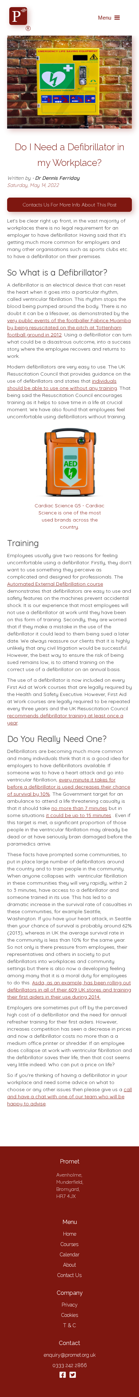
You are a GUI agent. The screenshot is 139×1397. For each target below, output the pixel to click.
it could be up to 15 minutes (78, 815)
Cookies (69, 1315)
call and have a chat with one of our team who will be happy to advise (69, 1096)
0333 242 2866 (69, 1365)
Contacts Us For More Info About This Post (70, 205)
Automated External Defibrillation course (55, 584)
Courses (69, 1244)
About (69, 1265)
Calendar (69, 1254)
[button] (110, 18)
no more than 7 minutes (79, 808)
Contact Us (69, 1275)
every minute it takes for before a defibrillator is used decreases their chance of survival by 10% (68, 786)
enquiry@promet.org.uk (70, 1355)
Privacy (70, 1305)
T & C (69, 1325)
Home (69, 1234)
